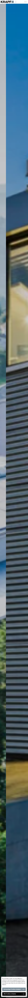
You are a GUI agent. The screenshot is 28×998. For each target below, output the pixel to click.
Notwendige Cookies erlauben (12, 989)
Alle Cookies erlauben (10, 994)
